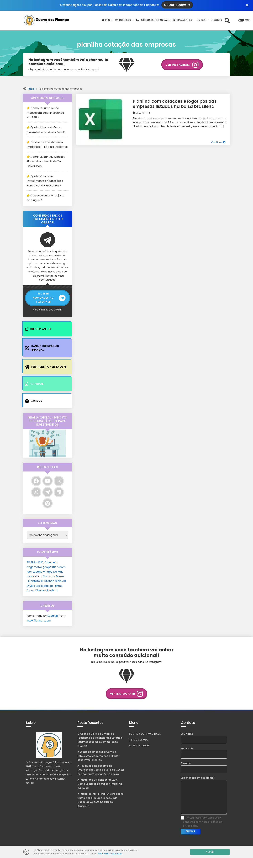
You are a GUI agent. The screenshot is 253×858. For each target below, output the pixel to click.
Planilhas (37, 384)
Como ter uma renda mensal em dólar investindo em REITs (45, 112)
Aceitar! (210, 851)
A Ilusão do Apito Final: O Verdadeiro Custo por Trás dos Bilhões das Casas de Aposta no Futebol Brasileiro (100, 800)
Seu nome (187, 734)
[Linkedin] (59, 492)
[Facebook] (36, 481)
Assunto (186, 763)
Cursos (36, 401)
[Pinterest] (47, 503)
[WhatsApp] (36, 492)
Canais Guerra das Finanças (45, 348)
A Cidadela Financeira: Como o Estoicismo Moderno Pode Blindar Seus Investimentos (98, 756)
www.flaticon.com (39, 621)
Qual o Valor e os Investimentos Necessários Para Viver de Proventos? (45, 180)
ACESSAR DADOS (139, 745)
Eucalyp (52, 616)
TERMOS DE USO (138, 739)
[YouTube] (47, 481)
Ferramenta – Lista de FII (49, 367)
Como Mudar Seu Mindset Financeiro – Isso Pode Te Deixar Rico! (46, 161)
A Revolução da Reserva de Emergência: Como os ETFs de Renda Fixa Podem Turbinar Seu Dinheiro (100, 770)
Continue (217, 142)
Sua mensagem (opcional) (198, 778)
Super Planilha (40, 329)
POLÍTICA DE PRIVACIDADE (145, 734)
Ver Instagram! (178, 65)
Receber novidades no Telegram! (43, 298)
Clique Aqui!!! (175, 5)
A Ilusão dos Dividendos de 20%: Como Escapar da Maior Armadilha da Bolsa (99, 784)
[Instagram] (59, 481)
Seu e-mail (187, 748)
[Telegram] (47, 492)
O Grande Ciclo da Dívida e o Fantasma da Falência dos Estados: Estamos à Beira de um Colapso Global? (99, 740)
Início (31, 88)
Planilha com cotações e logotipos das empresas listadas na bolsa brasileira (175, 103)
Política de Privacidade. (110, 853)
